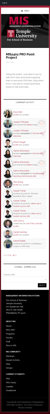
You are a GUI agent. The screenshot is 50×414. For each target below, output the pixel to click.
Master (29, 125)
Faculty (9, 338)
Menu (26, 11)
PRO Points (11, 382)
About (9, 326)
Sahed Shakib (19, 241)
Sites (8, 364)
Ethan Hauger (19, 142)
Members (10, 356)
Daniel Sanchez (20, 232)
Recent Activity (13, 360)
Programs (10, 334)
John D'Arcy (18, 221)
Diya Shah (17, 112)
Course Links (9, 274)
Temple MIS (25, 21)
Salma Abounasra (21, 151)
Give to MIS (11, 345)
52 (14, 255)
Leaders (9, 386)
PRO (8, 379)
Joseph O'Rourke (21, 122)
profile (15, 115)
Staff (8, 341)
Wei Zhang (18, 182)
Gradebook (11, 390)
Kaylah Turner (19, 191)
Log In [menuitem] (4, 3)
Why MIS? (10, 330)
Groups (9, 368)
